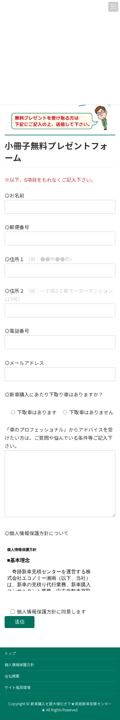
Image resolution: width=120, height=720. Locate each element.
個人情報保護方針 (19, 664)
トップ (10, 653)
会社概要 (12, 675)
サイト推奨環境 (17, 687)
